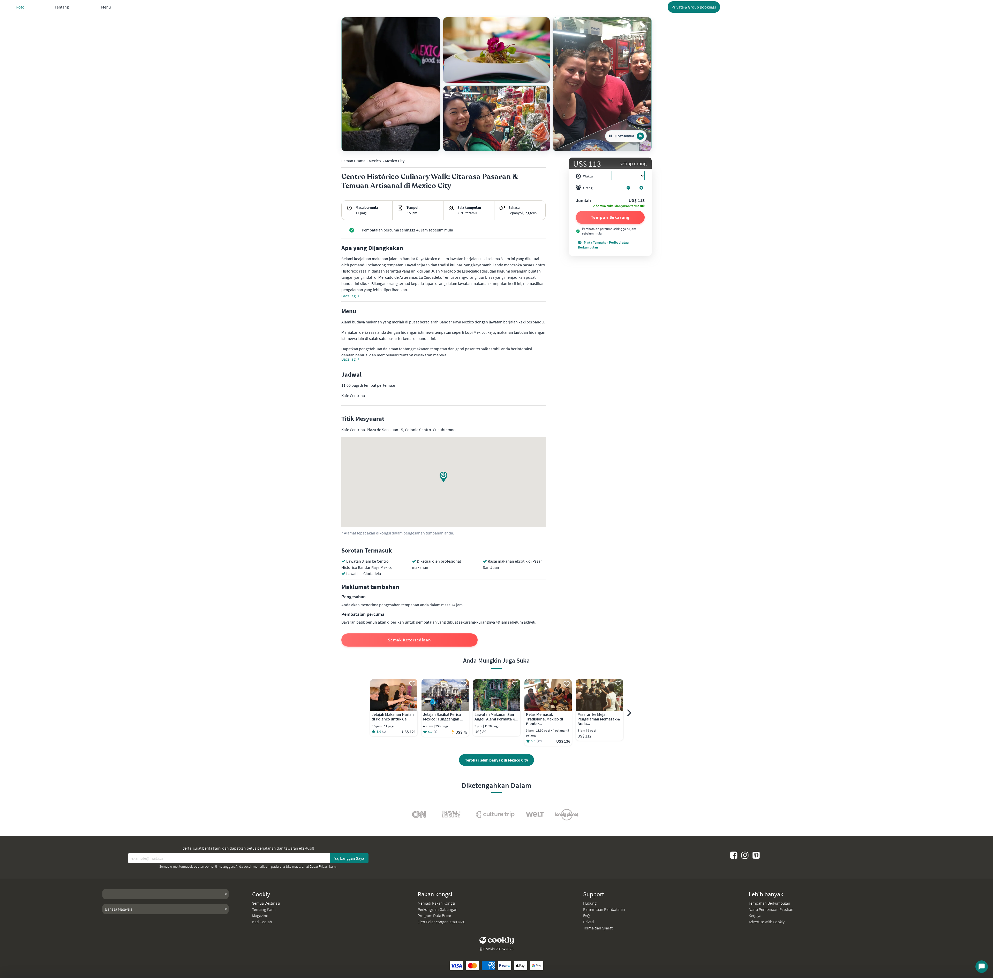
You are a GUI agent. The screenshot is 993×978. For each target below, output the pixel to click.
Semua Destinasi (266, 903)
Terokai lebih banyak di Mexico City (496, 760)
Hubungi (590, 903)
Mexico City (394, 160)
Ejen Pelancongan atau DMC (441, 921)
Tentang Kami (264, 909)
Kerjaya (755, 915)
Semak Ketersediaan (409, 640)
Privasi (588, 921)
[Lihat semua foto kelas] (391, 84)
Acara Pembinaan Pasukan (771, 909)
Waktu (588, 176)
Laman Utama (353, 160)
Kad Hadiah (262, 921)
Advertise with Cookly (767, 921)
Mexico (375, 160)
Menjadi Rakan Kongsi (436, 903)
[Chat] (981, 966)
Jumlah (583, 200)
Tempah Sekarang (610, 217)
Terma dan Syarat (598, 927)
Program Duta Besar (434, 915)
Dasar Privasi (319, 866)
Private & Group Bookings (694, 7)
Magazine (260, 915)
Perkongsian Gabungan (437, 909)
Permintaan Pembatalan (604, 909)
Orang (587, 188)
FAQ (586, 915)
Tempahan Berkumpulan (769, 903)
